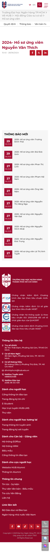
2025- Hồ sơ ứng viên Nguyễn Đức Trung (28, 240)
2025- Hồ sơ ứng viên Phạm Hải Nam (29, 178)
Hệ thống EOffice (11, 441)
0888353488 (10, 376)
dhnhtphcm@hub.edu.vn (17, 370)
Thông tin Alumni (11, 472)
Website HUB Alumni (13, 467)
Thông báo (25, 24)
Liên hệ (6, 498)
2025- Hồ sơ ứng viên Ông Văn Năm (28, 190)
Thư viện (6, 412)
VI (30, 5)
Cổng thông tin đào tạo (14, 394)
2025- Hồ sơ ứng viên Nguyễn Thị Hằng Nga (28, 202)
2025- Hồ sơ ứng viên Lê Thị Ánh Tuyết (29, 252)
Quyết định (10, 24)
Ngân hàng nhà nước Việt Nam (19, 514)
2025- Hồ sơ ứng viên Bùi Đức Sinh (28, 153)
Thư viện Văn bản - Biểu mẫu (17, 489)
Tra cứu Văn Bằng (11, 493)
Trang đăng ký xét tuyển (15, 429)
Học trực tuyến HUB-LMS (15, 408)
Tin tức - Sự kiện (10, 484)
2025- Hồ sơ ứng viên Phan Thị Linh (28, 165)
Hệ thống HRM (10, 446)
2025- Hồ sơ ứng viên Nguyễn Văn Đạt (28, 215)
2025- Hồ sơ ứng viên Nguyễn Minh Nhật (28, 227)
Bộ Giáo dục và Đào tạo (14, 510)
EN (34, 5)
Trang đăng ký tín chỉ (13, 399)
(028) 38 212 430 (12, 382)
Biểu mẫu (7, 450)
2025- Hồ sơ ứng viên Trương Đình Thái (28, 140)
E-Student (7, 403)
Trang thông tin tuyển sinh (16, 425)
